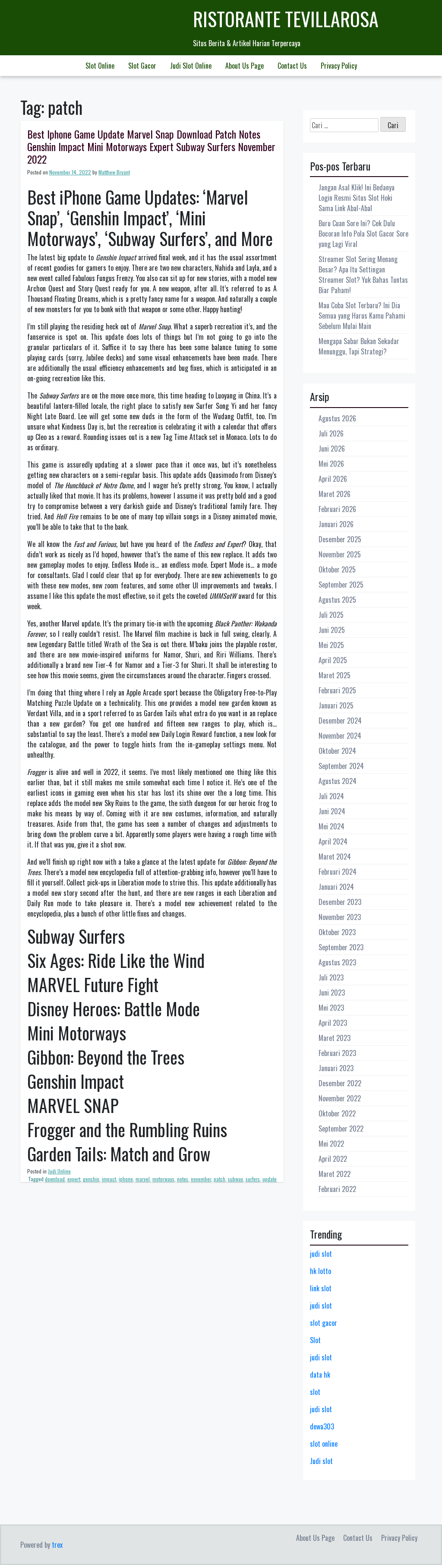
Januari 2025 (336, 705)
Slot (315, 1340)
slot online (324, 1444)
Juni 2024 (332, 811)
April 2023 (333, 1023)
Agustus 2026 (337, 418)
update (269, 1178)
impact (109, 1178)
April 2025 (333, 660)
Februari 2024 (338, 871)
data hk (320, 1374)
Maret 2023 (334, 1038)
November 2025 (340, 554)
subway (235, 1178)
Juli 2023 (331, 977)
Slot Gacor (142, 65)
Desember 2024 (340, 720)
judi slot (321, 1254)
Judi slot (321, 1461)
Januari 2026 (336, 524)
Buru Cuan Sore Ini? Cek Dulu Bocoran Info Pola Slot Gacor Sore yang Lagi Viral (363, 233)
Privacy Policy (339, 65)
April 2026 (333, 479)
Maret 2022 (334, 1174)
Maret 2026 (334, 494)
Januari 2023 (336, 1068)
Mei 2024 (331, 826)
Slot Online (99, 65)
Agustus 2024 (338, 781)
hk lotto (320, 1271)
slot (315, 1392)
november (201, 1178)
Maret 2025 (334, 675)
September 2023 (341, 947)
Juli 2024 (331, 796)
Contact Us (292, 65)
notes (182, 1178)
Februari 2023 (337, 1053)
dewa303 (322, 1426)
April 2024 (333, 841)
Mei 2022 (331, 1143)
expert (73, 1178)
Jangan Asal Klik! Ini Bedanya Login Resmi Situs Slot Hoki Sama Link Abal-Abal (357, 197)
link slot (321, 1288)
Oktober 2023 (337, 932)
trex (57, 1545)
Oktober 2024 (337, 751)
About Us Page (244, 65)
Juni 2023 (332, 992)
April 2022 (333, 1159)
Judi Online (59, 1171)
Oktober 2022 (337, 1113)
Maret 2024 (335, 856)
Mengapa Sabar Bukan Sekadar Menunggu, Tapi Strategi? (359, 346)
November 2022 (340, 1098)
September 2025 (341, 584)
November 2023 (340, 917)
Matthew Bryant (114, 172)
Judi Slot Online (191, 65)
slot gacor (323, 1323)
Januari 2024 (336, 887)
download (55, 1178)
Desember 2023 (340, 902)
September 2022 (341, 1128)
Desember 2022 (340, 1083)
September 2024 (341, 766)
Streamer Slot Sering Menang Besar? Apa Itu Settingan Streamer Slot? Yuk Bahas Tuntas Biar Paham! (363, 274)
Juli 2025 (331, 615)
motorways (163, 1178)
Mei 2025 (331, 645)
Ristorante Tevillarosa (286, 19)
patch (219, 1178)
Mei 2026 (331, 463)
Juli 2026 (331, 433)
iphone (126, 1178)
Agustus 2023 (337, 962)
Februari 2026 (337, 509)
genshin (91, 1178)
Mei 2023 (331, 1007)
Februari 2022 (337, 1189)
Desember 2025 (340, 539)
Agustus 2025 (337, 599)
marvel (143, 1178)
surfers (253, 1178)
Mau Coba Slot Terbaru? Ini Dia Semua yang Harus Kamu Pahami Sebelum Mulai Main (362, 315)
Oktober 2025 (337, 569)
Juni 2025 (332, 630)
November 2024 (340, 735)
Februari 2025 (337, 690)
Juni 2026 (332, 448)
